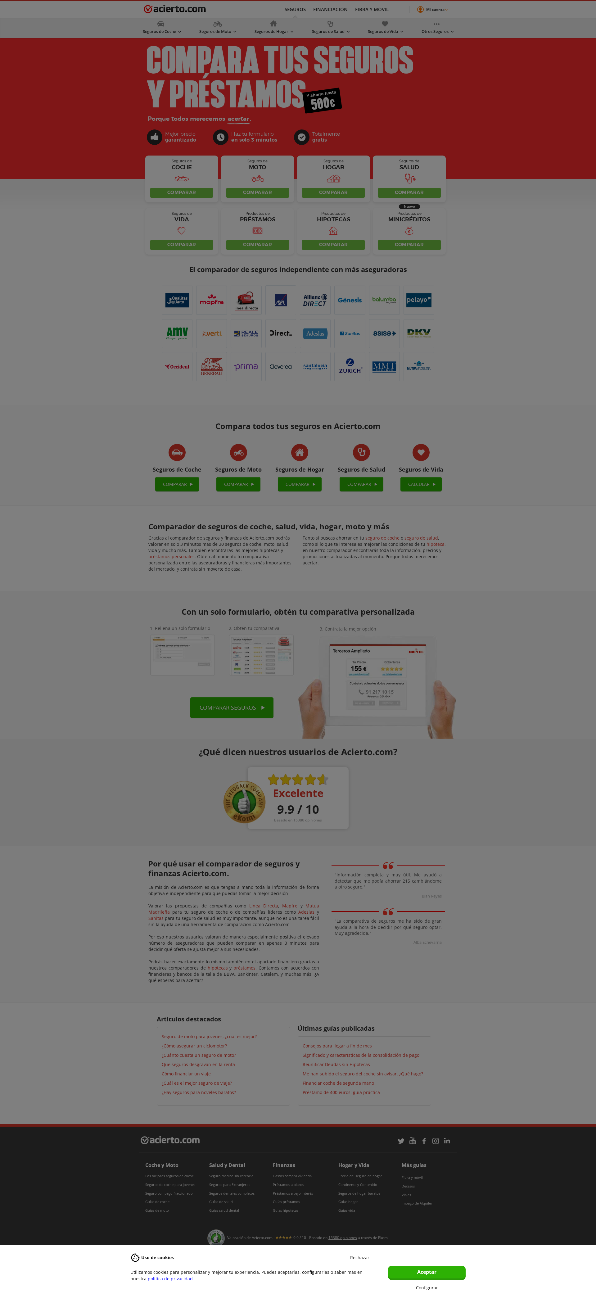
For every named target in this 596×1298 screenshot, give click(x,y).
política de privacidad (170, 1279)
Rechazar (359, 1257)
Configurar (427, 1288)
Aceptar (426, 1272)
